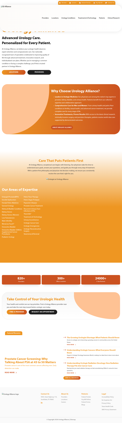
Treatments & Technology (87, 18)
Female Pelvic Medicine (10, 203)
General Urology (8, 206)
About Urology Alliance (62, 127)
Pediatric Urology (8, 237)
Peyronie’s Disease (30, 203)
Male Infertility (7, 221)
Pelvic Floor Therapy (31, 197)
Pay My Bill (99, 3)
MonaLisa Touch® (8, 224)
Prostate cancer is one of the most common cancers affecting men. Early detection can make (30, 367)
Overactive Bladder (9, 227)
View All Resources (72, 377)
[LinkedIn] (41, 402)
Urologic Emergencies (31, 226)
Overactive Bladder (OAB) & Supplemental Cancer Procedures (11, 232)
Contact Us (111, 3)
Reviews (64, 3)
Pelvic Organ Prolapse (31, 200)
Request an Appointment (43, 312)
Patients (102, 18)
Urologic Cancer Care (31, 223)
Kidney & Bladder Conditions (12, 209)
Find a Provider (17, 312)
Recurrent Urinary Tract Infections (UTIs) (32, 210)
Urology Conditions (68, 18)
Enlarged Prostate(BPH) (10, 197)
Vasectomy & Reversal (31, 234)
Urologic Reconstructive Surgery (32, 230)
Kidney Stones (7, 212)
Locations (55, 18)
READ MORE (10, 373)
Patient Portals (86, 3)
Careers (74, 3)
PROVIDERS (39, 72)
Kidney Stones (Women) (10, 215)
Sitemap (73, 419)
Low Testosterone (8, 218)
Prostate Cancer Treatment (33, 206)
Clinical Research (114, 18)
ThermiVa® (27, 214)
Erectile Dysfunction (9, 200)
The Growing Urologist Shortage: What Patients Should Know (93, 338)
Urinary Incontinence (31, 220)
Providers (45, 18)
